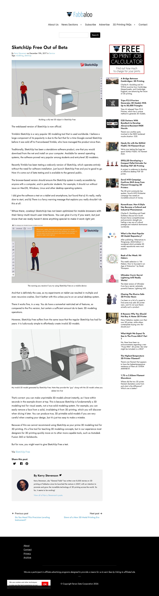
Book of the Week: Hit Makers (131, 256)
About (27, 545)
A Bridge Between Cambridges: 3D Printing (132, 80)
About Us (53, 24)
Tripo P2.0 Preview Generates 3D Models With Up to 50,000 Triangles (133, 103)
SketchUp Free (23, 452)
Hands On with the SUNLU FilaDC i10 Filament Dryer (133, 144)
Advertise (104, 24)
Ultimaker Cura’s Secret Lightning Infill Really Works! (132, 278)
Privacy (27, 553)
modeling (19, 55)
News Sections (69, 24)
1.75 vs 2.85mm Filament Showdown (132, 376)
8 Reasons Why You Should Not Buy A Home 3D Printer (134, 315)
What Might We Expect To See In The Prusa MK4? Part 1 (134, 336)
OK (45, 584)
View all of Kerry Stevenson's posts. (48, 495)
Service (52, 53)
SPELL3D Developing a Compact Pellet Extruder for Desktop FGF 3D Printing (134, 163)
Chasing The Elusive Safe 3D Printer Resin (132, 295)
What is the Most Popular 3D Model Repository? (132, 235)
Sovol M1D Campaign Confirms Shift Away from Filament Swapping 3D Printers (133, 183)
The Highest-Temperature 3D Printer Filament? (132, 357)
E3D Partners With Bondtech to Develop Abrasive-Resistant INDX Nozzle (132, 124)
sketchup (28, 55)
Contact (143, 24)
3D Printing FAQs (122, 24)
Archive (27, 557)
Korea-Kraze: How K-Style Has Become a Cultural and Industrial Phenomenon (133, 207)
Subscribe (90, 24)
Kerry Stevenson (20, 53)
